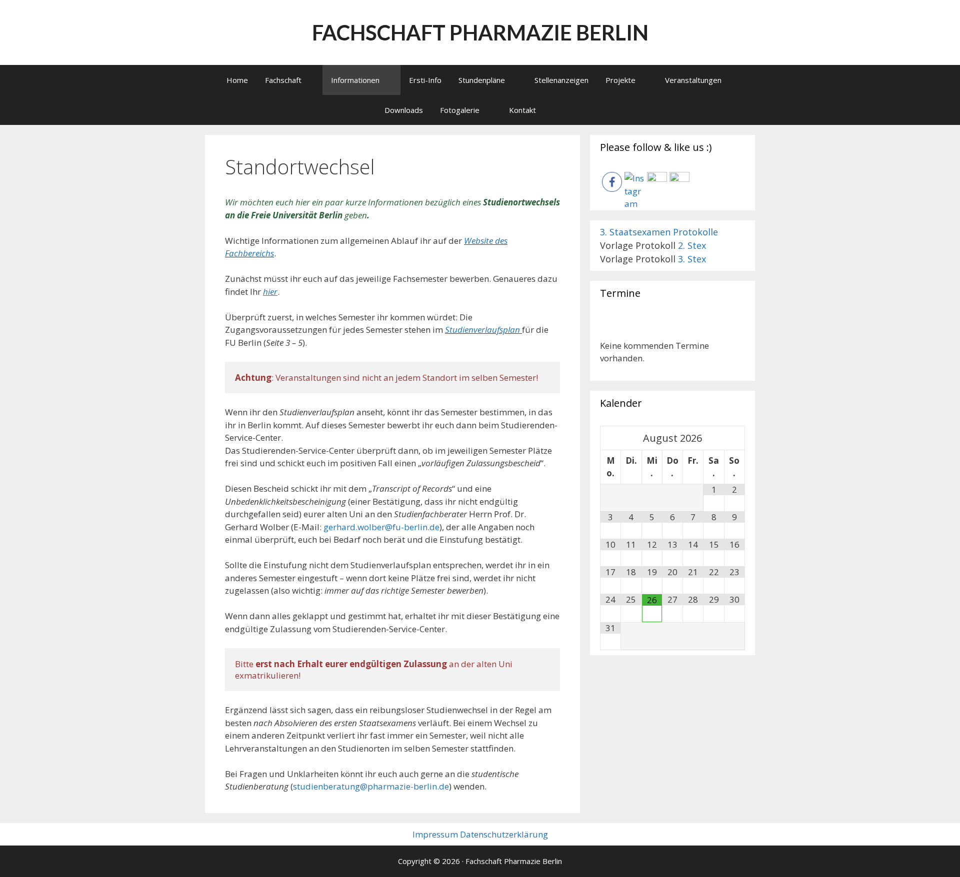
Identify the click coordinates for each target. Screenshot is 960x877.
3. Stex (692, 259)
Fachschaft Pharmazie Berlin (480, 32)
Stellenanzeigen (561, 80)
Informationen (355, 80)
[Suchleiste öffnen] (570, 110)
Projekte (621, 80)
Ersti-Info (425, 80)
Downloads (403, 110)
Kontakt (522, 110)
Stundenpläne (481, 80)
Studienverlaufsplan (482, 329)
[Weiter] (730, 327)
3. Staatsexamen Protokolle (659, 232)
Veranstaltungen (693, 80)
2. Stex (692, 245)
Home (237, 80)
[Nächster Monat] (734, 438)
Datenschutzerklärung (504, 834)
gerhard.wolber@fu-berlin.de (382, 527)
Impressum (435, 834)
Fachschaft (283, 80)
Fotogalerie (460, 110)
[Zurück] (614, 327)
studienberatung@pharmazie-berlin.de (371, 786)
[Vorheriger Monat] (610, 438)
